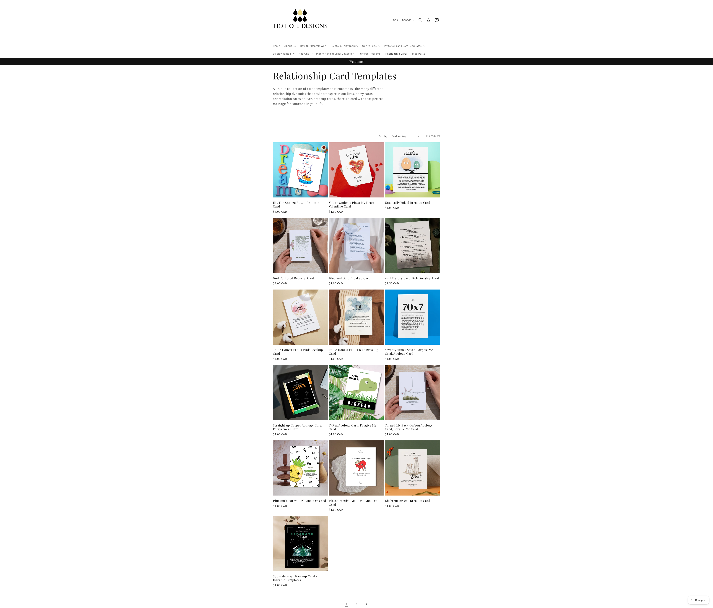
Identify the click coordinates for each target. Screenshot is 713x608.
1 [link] (346, 604)
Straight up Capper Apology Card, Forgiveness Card (298, 427)
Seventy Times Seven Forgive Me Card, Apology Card (409, 351)
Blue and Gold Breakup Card (349, 278)
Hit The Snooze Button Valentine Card (297, 204)
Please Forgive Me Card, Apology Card (353, 502)
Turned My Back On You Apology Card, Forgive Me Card (409, 427)
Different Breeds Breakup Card (407, 500)
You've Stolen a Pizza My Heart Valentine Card (352, 204)
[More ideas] (328, 123)
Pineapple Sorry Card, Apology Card (299, 500)
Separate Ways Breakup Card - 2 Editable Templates (296, 578)
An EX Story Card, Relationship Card (412, 278)
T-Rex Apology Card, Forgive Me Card (353, 427)
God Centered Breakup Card (293, 278)
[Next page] (366, 604)
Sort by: (383, 136)
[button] (371, 46)
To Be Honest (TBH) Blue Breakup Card (353, 351)
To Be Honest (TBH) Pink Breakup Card (298, 351)
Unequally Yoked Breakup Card (407, 202)
